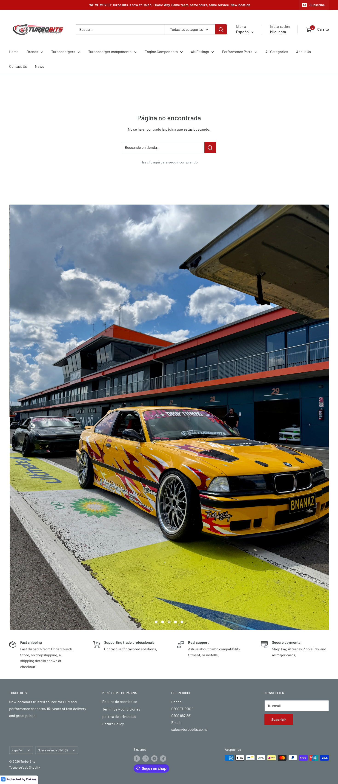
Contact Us (18, 66)
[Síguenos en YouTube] (154, 758)
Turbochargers (63, 51)
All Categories (276, 51)
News (39, 66)
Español (17, 750)
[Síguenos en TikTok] (163, 758)
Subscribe (317, 5)
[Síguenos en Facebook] (137, 758)
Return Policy (113, 724)
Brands (32, 51)
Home (14, 51)
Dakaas (31, 779)
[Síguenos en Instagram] (145, 758)
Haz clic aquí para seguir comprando (169, 162)
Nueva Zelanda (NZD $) (53, 750)
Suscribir (278, 719)
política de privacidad (119, 716)
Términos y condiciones (121, 709)
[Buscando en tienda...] (210, 147)
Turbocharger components (110, 51)
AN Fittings (200, 51)
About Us (303, 51)
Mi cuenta (278, 31)
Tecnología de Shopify (24, 767)
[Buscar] (221, 29)
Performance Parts (237, 51)
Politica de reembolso (119, 701)
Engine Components (161, 51)
